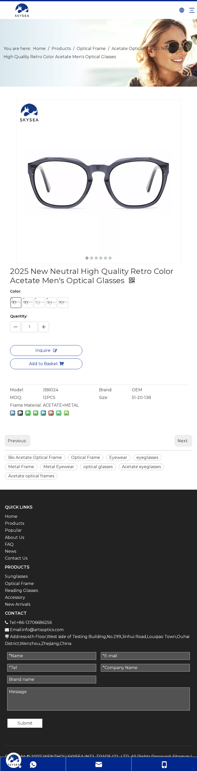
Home (11, 516)
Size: (103, 397)
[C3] (39, 302)
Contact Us (16, 558)
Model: (17, 389)
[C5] (63, 302)
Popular (13, 530)
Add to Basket (43, 363)
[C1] (16, 302)
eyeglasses (147, 457)
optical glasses (98, 466)
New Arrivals (17, 604)
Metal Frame (21, 466)
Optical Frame (85, 457)
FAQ (9, 544)
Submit (25, 723)
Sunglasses (16, 576)
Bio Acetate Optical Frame (35, 457)
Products (14, 523)
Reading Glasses (21, 590)
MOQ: (16, 397)
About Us (14, 537)
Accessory (15, 597)
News (10, 551)
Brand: (105, 389)
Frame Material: (26, 405)
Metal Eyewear (58, 466)
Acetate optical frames (31, 476)
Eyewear (118, 457)
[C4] (51, 302)
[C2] (28, 302)
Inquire (43, 350)
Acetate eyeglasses (141, 466)
